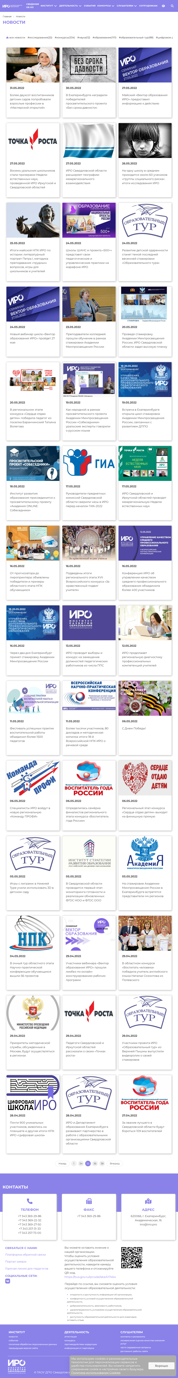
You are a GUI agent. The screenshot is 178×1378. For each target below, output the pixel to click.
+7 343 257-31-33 (30, 1228)
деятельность (68, 6)
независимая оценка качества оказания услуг (142, 1342)
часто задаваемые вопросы (135, 1347)
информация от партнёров (79, 1348)
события (90, 6)
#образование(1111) (104, 37)
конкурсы (104, 6)
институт (47, 6)
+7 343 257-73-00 (29, 1232)
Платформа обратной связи (25, 1254)
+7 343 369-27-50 (29, 1224)
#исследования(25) (40, 37)
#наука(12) (83, 37)
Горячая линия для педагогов (26, 1268)
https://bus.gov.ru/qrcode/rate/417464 (90, 1277)
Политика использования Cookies (95, 1372)
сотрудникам (148, 6)
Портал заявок (15, 1261)
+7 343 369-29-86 (29, 1216)
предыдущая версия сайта (23, 1348)
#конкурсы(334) (65, 37)
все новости (17, 37)
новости (13, 1336)
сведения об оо (32, 6)
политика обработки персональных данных (33, 1344)
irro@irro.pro (148, 1224)
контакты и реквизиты (132, 1336)
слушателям (125, 6)
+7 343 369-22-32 (29, 1220)
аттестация (70, 1336)
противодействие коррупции (80, 1344)
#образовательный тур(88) (136, 37)
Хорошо (161, 1366)
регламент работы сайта (134, 1351)
